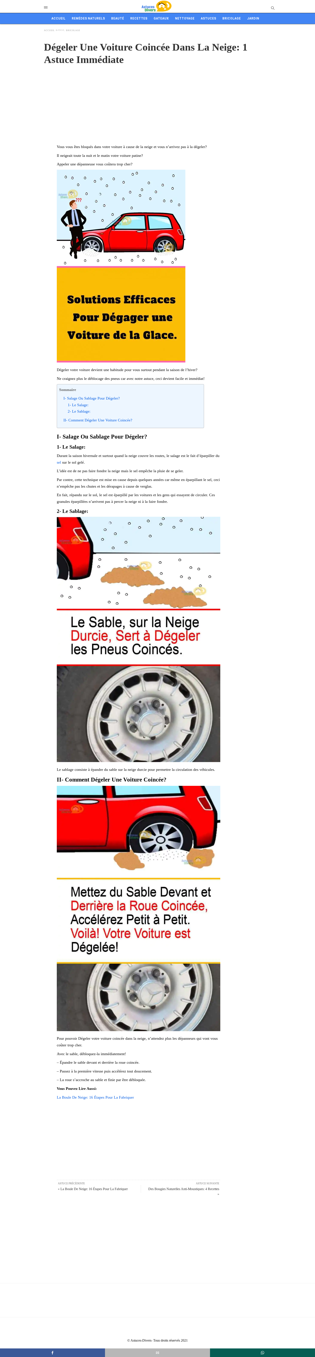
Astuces (208, 18)
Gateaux (161, 18)
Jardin (253, 18)
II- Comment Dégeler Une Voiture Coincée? (97, 420)
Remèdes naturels (88, 18)
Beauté (117, 18)
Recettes (138, 18)
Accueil (58, 18)
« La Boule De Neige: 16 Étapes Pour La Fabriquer (93, 1189)
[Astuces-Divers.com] (156, 6)
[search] (272, 8)
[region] (157, 100)
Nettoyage (185, 18)
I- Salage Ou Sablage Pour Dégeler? (91, 398)
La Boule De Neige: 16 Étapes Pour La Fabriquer (95, 1097)
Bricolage (231, 18)
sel (59, 462)
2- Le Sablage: (79, 411)
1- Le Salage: (78, 405)
